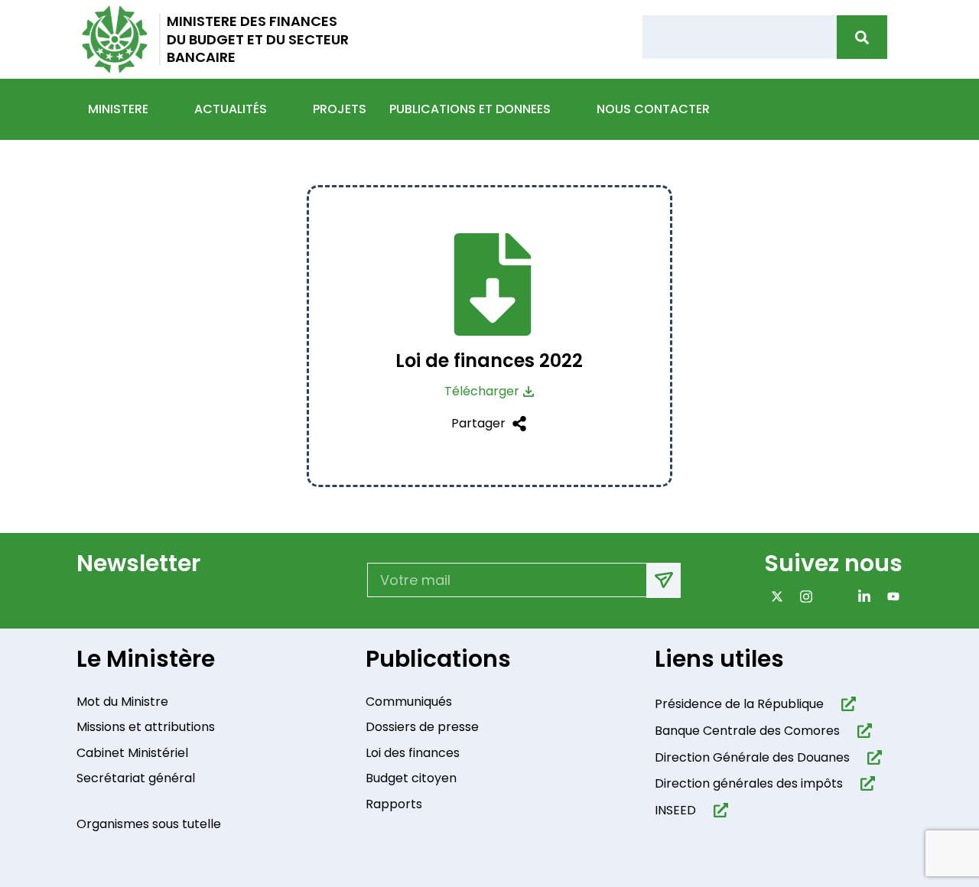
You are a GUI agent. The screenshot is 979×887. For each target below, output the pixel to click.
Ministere (118, 109)
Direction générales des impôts (749, 783)
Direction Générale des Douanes (752, 757)
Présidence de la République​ (739, 704)
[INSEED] (717, 810)
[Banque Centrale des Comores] (861, 730)
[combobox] (739, 36)
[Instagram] (802, 595)
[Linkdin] (861, 595)
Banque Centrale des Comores (747, 730)
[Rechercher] (862, 37)
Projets (339, 109)
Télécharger (481, 391)
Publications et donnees (470, 109)
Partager (478, 423)
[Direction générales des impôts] (864, 783)
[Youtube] (890, 595)
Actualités (230, 109)
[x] (773, 595)
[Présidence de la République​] (845, 704)
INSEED (675, 810)
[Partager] (516, 423)
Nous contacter (653, 109)
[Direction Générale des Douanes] (871, 757)
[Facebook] (832, 595)
